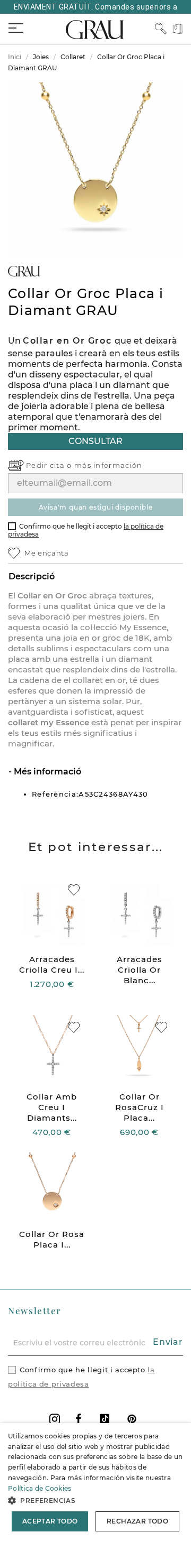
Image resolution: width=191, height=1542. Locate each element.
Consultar (95, 441)
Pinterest (131, 1418)
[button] (95, 1500)
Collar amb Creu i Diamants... (52, 1107)
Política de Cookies (40, 1488)
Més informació (46, 772)
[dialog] (95, 1482)
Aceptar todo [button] (50, 1521)
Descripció (31, 576)
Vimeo (104, 1418)
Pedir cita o (50, 465)
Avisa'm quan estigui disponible (96, 507)
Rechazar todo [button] (137, 1521)
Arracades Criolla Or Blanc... (139, 969)
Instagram (54, 1419)
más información (108, 465)
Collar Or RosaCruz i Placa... (139, 1107)
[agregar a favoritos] (74, 889)
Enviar (168, 1342)
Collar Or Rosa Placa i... (51, 1239)
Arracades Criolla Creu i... (51, 964)
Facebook (78, 1418)
